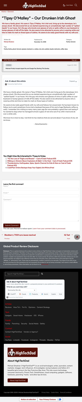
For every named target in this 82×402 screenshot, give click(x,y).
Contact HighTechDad (13, 332)
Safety (42, 324)
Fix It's (24, 307)
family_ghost (12, 49)
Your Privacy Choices (47, 399)
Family (68, 42)
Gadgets (8, 315)
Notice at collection (28, 399)
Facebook (24, 340)
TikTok (57, 340)
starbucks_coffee (59, 49)
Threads (42, 340)
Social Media (33, 324)
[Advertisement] (41, 139)
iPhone (40, 315)
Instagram (34, 340)
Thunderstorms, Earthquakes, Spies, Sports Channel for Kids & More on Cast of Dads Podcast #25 (39, 164)
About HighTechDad (17, 380)
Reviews (8, 307)
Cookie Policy (55, 392)
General (73, 42)
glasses (24, 49)
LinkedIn (16, 340)
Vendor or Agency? (31, 332)
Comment (7, 199)
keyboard (29, 49)
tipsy (66, 49)
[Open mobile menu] (5, 5)
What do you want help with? (16, 287)
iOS (35, 315)
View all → (75, 60)
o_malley (35, 49)
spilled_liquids (49, 49)
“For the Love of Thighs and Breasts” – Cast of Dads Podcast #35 (31, 158)
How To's (16, 307)
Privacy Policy (46, 392)
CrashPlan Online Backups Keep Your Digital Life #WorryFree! (30, 167)
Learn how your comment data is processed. (49, 228)
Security (24, 324)
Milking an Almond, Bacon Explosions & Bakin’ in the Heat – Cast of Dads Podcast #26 (39, 161)
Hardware (28, 315)
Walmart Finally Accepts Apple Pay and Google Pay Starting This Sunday (27, 68)
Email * (6, 193)
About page (44, 264)
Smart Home (18, 315)
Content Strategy (43, 307)
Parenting (15, 324)
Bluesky (50, 340)
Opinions (31, 307)
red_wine (41, 49)
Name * (6, 186)
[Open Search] (76, 5)
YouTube (8, 340)
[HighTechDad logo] (23, 352)
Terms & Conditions (66, 392)
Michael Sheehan (9, 42)
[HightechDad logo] (35, 5)
